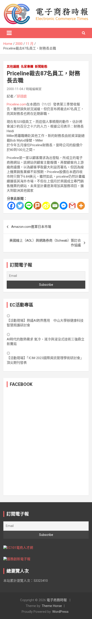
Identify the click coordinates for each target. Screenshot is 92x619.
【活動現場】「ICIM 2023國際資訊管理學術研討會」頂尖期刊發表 (45, 360)
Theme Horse (52, 606)
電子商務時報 (57, 600)
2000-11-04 (15, 89)
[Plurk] (37, 206)
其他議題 (13, 66)
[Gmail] (72, 206)
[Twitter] (20, 206)
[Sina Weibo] (46, 206)
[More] (81, 206)
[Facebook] (11, 206)
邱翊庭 (22, 96)
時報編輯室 (34, 89)
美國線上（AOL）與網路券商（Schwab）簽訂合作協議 (45, 243)
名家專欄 (27, 66)
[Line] (29, 206)
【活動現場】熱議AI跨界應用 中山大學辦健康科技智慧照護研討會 (45, 323)
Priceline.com (16, 104)
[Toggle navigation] (9, 33)
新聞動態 (41, 66)
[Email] (55, 206)
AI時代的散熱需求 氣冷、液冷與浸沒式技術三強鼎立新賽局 (45, 341)
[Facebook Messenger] (63, 206)
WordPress (60, 612)
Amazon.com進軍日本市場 (31, 227)
